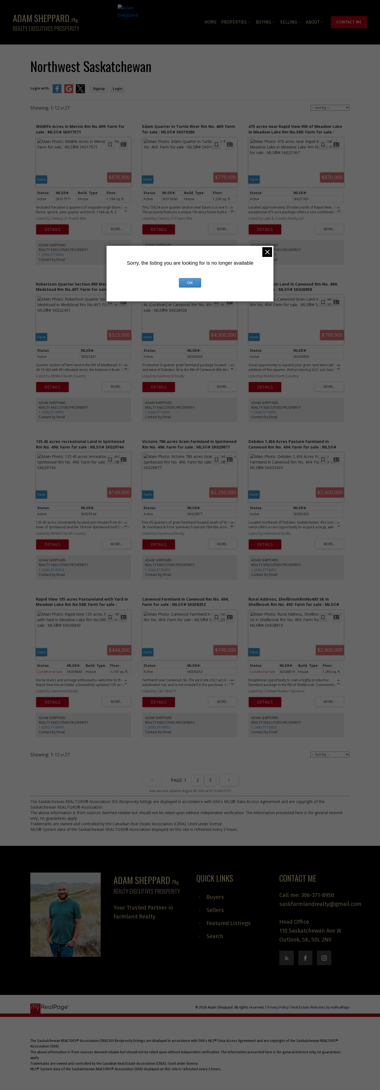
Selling (288, 22)
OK (190, 283)
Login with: (40, 88)
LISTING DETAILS (52, 229)
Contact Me (349, 21)
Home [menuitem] (210, 22)
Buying (263, 22)
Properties (234, 22)
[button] (349, 22)
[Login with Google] (68, 92)
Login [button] (117, 88)
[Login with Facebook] (57, 92)
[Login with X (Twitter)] (80, 92)
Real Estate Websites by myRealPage (321, 1007)
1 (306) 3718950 (51, 254)
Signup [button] (99, 88)
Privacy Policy (277, 1007)
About (313, 22)
